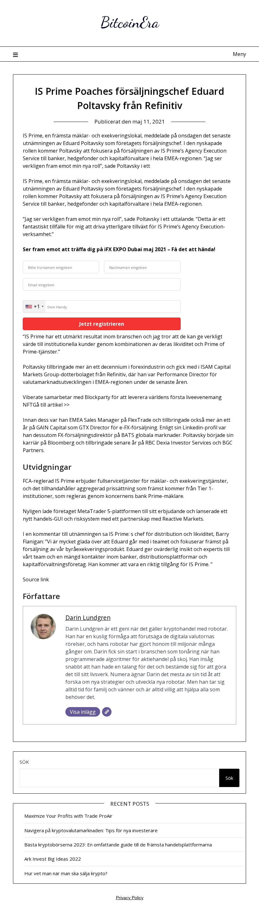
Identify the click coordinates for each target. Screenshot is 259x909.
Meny (239, 54)
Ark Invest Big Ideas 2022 (52, 859)
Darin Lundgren (88, 617)
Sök (24, 762)
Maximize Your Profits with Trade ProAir (68, 816)
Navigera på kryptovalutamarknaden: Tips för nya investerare (91, 830)
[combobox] (34, 306)
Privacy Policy (129, 897)
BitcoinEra (129, 22)
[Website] (106, 712)
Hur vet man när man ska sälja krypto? (65, 873)
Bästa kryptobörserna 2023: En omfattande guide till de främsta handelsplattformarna (118, 844)
